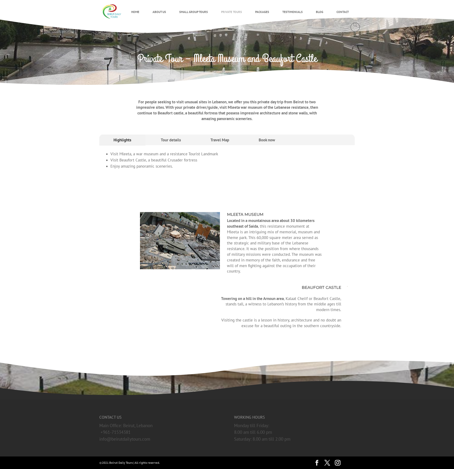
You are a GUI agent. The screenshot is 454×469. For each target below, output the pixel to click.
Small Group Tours (193, 12)
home (135, 12)
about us (159, 12)
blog (319, 12)
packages (262, 12)
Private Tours (231, 12)
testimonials (292, 12)
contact (342, 12)
